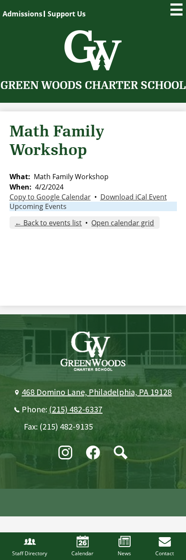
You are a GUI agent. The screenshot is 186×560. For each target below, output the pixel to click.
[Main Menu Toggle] (176, 9)
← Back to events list (48, 223)
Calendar (82, 553)
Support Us (67, 14)
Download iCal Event (133, 197)
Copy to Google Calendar (50, 197)
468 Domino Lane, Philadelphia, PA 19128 (97, 392)
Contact (164, 553)
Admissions (22, 14)
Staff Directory (29, 553)
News (124, 553)
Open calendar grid (122, 223)
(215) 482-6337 (76, 410)
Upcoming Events (38, 206)
